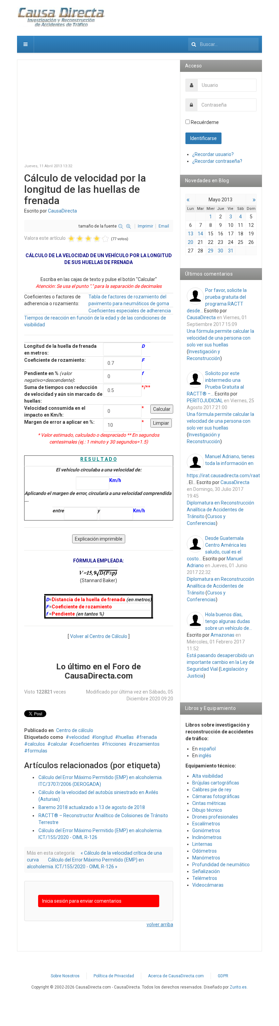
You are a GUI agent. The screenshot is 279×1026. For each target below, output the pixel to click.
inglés (205, 755)
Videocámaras (208, 885)
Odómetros (204, 851)
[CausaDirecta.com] (61, 17)
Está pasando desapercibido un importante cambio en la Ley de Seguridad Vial (220, 662)
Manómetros (206, 857)
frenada (148, 737)
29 (210, 250)
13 (190, 233)
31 (230, 250)
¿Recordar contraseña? (217, 161)
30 (220, 250)
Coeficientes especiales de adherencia (129, 310)
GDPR (223, 976)
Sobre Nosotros (65, 976)
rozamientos (146, 744)
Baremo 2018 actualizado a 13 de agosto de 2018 (91, 807)
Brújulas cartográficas (215, 783)
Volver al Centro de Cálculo (98, 636)
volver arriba (160, 924)
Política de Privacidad (114, 976)
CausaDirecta (62, 211)
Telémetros (204, 878)
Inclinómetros (206, 837)
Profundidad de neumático (221, 864)
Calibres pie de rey (211, 789)
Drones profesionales (215, 817)
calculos (36, 744)
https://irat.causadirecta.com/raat (223, 475)
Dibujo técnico (207, 810)
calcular (59, 744)
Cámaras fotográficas (216, 796)
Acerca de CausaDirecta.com (176, 976)
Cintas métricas (209, 803)
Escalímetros (206, 823)
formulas (37, 750)
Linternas (202, 844)
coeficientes (86, 744)
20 (190, 242)
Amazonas (222, 635)
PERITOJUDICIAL (205, 400)
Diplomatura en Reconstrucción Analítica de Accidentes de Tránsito (220, 509)
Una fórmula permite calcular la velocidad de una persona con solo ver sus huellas (220, 337)
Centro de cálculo (74, 730)
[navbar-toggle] (25, 44)
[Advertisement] (98, 114)
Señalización (206, 871)
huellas (126, 737)
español (207, 748)
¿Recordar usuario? (213, 154)
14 (200, 233)
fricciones (115, 744)
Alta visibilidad (207, 776)
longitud (104, 737)
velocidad (79, 737)
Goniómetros (206, 830)
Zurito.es (238, 987)
